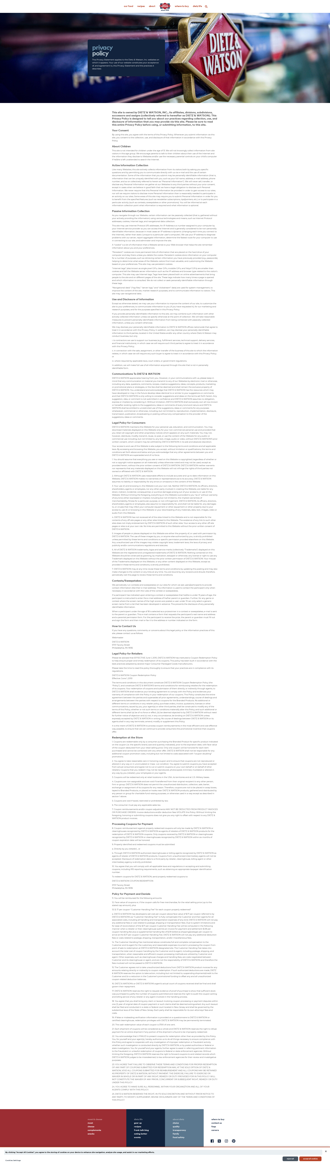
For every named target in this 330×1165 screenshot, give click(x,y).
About (152, 6)
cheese (91, 1126)
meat (90, 1122)
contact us (216, 1122)
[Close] (326, 1151)
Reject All (290, 1159)
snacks (91, 1133)
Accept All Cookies (310, 1159)
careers (215, 1130)
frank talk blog (141, 1130)
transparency (179, 1130)
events (137, 1137)
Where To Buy (182, 6)
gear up (138, 1122)
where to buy (217, 1119)
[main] (165, 1156)
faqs (213, 1126)
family (176, 1133)
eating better (140, 1133)
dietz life (138, 1119)
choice (176, 1122)
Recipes (141, 6)
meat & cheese (95, 1119)
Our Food (128, 6)
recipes (137, 1126)
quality (176, 1126)
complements (94, 1130)
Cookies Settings (13, 1160)
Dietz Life (197, 6)
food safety (178, 1137)
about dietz (178, 1119)
